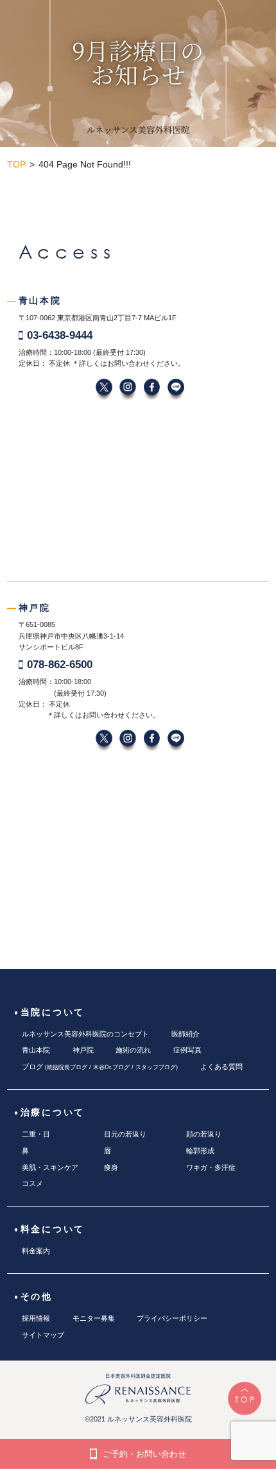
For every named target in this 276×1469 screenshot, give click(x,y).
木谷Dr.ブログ (111, 1067)
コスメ (32, 1183)
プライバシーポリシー (172, 1318)
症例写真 (187, 1050)
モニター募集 (94, 1318)
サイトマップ (43, 1335)
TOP (16, 164)
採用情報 (36, 1318)
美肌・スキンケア (50, 1167)
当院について (53, 1012)
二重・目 (36, 1134)
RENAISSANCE (138, 25)
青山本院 (36, 1050)
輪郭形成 (200, 1151)
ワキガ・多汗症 (211, 1167)
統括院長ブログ (67, 1067)
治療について (53, 1112)
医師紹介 (185, 1034)
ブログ (32, 1066)
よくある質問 (221, 1066)
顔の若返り (203, 1134)
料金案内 (36, 1251)
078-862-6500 (59, 664)
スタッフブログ (155, 1067)
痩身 (111, 1167)
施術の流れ (133, 1050)
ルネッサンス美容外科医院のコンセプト (85, 1034)
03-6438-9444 (59, 335)
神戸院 (83, 1050)
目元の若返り (125, 1134)
